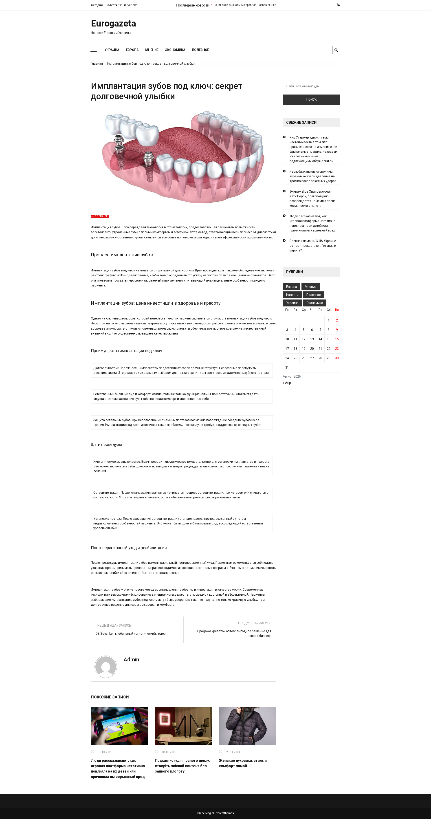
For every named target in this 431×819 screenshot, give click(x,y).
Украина (112, 50)
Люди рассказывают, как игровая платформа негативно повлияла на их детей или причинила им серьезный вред (312, 223)
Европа (132, 50)
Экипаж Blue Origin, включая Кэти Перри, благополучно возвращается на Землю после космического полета (313, 198)
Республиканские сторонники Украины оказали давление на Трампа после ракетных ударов (313, 176)
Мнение (151, 50)
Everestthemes (224, 813)
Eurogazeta (113, 23)
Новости (292, 295)
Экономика (175, 50)
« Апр (287, 383)
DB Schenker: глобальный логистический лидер (131, 633)
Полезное (200, 50)
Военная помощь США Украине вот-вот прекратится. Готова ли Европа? (313, 245)
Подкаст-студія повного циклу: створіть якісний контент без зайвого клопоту (182, 765)
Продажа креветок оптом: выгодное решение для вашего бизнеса (234, 633)
